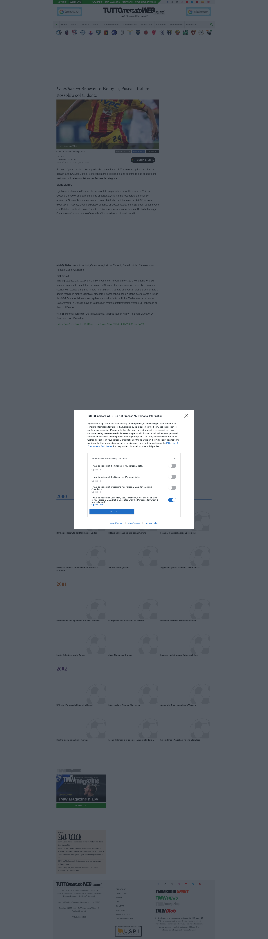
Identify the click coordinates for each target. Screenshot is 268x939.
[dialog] (134, 469)
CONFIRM (112, 512)
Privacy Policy (151, 523)
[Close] (187, 417)
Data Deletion (116, 523)
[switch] (172, 466)
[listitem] (134, 458)
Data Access (134, 523)
